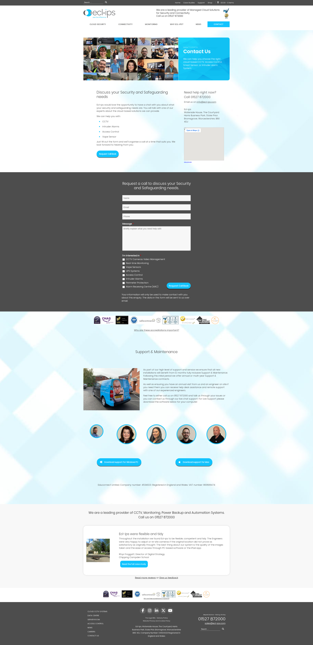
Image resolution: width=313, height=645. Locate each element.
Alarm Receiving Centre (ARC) (142, 286)
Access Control (134, 275)
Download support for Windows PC (121, 462)
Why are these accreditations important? (156, 330)
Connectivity (125, 24)
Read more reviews (145, 577)
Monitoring (151, 24)
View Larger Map (188, 162)
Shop (210, 2)
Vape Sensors (133, 267)
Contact (218, 24)
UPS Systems (133, 271)
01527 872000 (211, 619)
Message (128, 223)
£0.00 (227, 2)
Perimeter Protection (137, 283)
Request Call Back (107, 154)
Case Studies (189, 2)
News (198, 24)
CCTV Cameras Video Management (145, 259)
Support (201, 2)
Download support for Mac (196, 462)
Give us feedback (168, 577)
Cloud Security (98, 24)
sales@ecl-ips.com (215, 623)
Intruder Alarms (134, 279)
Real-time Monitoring (137, 263)
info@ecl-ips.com (206, 101)
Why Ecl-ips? (176, 24)
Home (177, 2)
